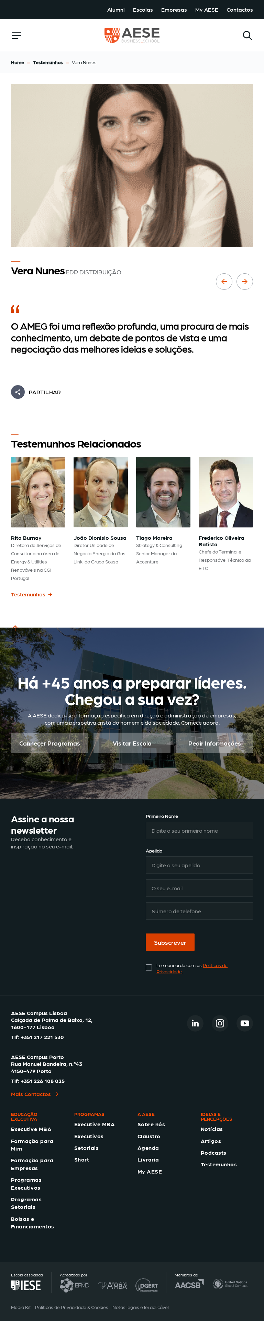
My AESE (206, 9)
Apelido (154, 850)
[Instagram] (220, 1023)
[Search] (247, 35)
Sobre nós (151, 1124)
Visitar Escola (132, 743)
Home (17, 62)
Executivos (89, 1136)
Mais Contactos (31, 1094)
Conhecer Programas (49, 743)
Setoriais (86, 1147)
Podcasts (214, 1152)
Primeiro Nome (162, 816)
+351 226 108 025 (43, 1081)
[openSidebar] (16, 35)
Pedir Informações (214, 743)
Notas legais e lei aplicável (140, 1307)
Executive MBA (31, 1129)
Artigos (211, 1141)
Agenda (148, 1147)
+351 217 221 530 (42, 1037)
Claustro (149, 1136)
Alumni (116, 9)
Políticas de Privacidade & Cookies (71, 1307)
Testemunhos (48, 62)
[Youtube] (244, 1023)
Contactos (240, 9)
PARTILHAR (45, 392)
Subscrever (170, 942)
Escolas (143, 9)
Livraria (148, 1159)
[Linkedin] (195, 1023)
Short (81, 1159)
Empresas (174, 9)
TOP (16, 636)
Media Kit (21, 1307)
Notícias (212, 1129)
